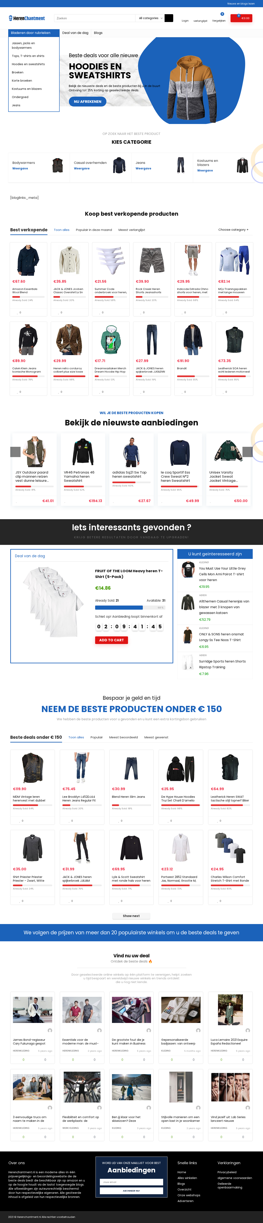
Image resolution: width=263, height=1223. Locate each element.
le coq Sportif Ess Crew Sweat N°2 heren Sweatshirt (127, 476)
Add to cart (122, 634)
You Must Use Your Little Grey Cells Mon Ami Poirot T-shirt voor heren (222, 574)
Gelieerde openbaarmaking (230, 1185)
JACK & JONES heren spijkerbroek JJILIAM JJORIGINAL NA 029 (77, 880)
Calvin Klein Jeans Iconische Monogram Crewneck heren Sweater (26, 373)
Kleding (204, 562)
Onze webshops (189, 1195)
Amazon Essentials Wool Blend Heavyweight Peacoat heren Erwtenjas (27, 294)
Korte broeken (22, 81)
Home (182, 1172)
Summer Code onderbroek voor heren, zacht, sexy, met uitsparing (111, 294)
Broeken (17, 72)
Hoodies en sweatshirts (28, 64)
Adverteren (186, 1201)
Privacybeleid (227, 1172)
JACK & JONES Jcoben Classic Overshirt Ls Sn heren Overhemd (68, 292)
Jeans (16, 105)
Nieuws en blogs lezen (241, 3)
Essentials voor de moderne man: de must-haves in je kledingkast (80, 1043)
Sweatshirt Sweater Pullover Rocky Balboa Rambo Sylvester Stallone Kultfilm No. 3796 (226, 480)
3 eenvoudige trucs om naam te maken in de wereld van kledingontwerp (32, 1121)
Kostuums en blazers (27, 89)
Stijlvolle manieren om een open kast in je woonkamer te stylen (180, 1121)
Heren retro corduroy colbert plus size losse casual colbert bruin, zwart (68, 373)
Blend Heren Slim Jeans (128, 797)
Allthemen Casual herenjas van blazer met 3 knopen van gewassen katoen (224, 607)
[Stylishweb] (50, 1031)
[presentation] (15, 452)
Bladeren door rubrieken (30, 32)
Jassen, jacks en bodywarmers (23, 45)
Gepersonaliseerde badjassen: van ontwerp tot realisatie (178, 1043)
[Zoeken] (169, 18)
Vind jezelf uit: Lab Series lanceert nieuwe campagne (228, 1121)
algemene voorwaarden (235, 1178)
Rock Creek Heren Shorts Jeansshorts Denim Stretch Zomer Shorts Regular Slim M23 (152, 294)
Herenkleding (21, 1050)
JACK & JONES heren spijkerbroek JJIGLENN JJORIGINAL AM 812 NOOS (150, 373)
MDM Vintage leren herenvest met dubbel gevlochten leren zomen (30, 800)
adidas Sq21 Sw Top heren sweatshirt (81, 474)
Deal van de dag (75, 32)
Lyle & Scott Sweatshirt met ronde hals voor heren (131, 879)
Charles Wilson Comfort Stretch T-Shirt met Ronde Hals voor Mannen (230, 880)
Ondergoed (20, 97)
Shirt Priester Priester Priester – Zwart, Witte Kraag (28, 880)
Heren (202, 595)
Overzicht (184, 1189)
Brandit (182, 368)
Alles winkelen (187, 1178)
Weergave (20, 168)
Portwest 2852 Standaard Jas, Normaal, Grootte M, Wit (179, 880)
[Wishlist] (200, 16)
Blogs (98, 32)
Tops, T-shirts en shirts (28, 56)
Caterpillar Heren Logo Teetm (134, 570)
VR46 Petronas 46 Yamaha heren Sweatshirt (31, 476)
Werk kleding (70, 1128)
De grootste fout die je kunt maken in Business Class (128, 1043)
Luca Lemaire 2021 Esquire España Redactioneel (229, 1042)
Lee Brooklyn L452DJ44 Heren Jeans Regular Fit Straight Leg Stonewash (79, 800)
